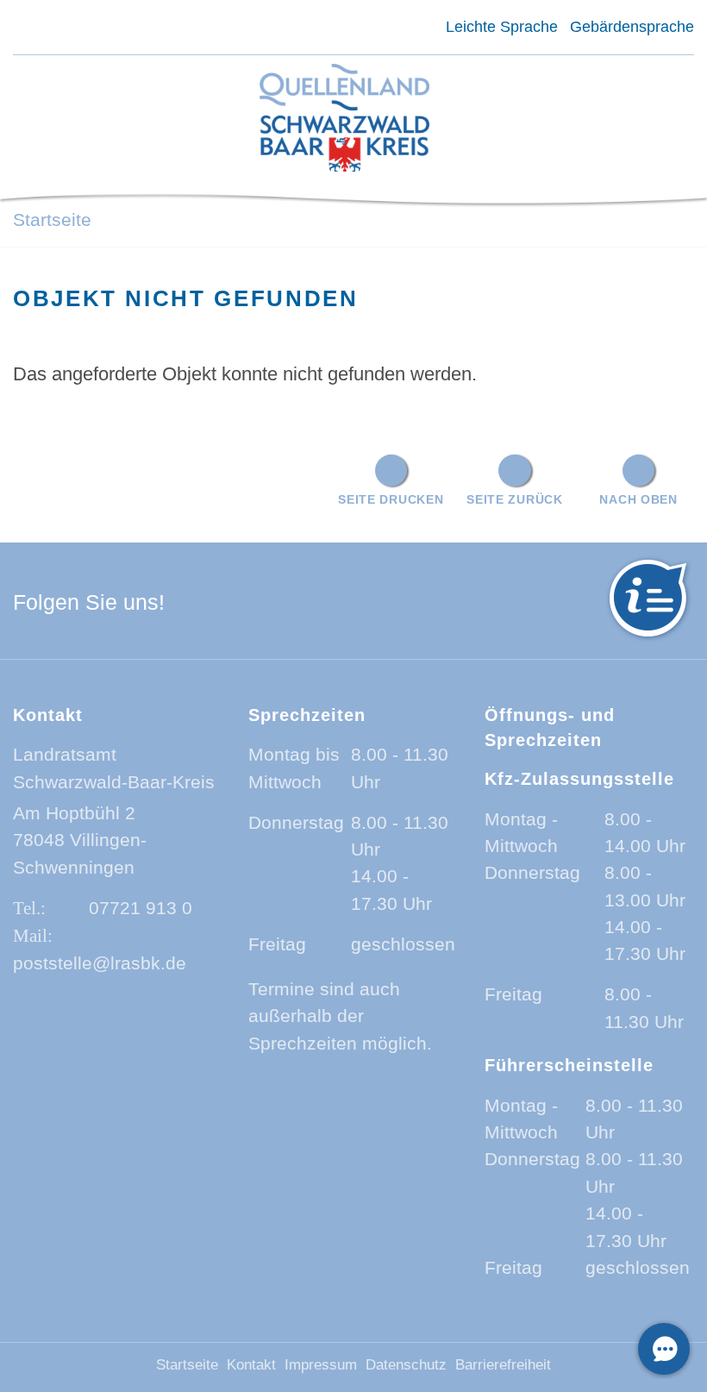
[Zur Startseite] (344, 119)
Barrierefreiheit (503, 1365)
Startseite (52, 219)
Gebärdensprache (632, 26)
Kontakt (251, 1365)
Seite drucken (390, 499)
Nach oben (638, 499)
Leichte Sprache (501, 26)
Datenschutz (406, 1365)
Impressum (321, 1365)
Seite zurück (514, 499)
